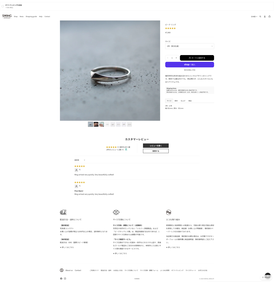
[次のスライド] (157, 70)
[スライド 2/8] (96, 124)
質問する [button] (155, 151)
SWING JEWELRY (209, 279)
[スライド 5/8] (112, 124)
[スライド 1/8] (90, 124)
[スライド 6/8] (118, 124)
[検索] (260, 16)
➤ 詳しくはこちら (67, 247)
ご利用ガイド (94, 270)
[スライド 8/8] (129, 124)
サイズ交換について (131, 270)
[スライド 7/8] (124, 124)
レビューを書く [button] (156, 145)
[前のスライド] (62, 70)
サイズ (167, 41)
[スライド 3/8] (101, 124)
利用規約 (137, 279)
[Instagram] (65, 278)
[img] (79, 166)
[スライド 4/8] (107, 124)
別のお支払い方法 (189, 70)
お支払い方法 (117, 270)
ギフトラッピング (177, 270)
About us (69, 270)
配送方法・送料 (106, 270)
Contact (78, 270)
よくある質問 (164, 270)
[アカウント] (264, 16)
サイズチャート (191, 270)
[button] (170, 28)
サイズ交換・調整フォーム (149, 270)
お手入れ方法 (202, 270)
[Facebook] (61, 278)
